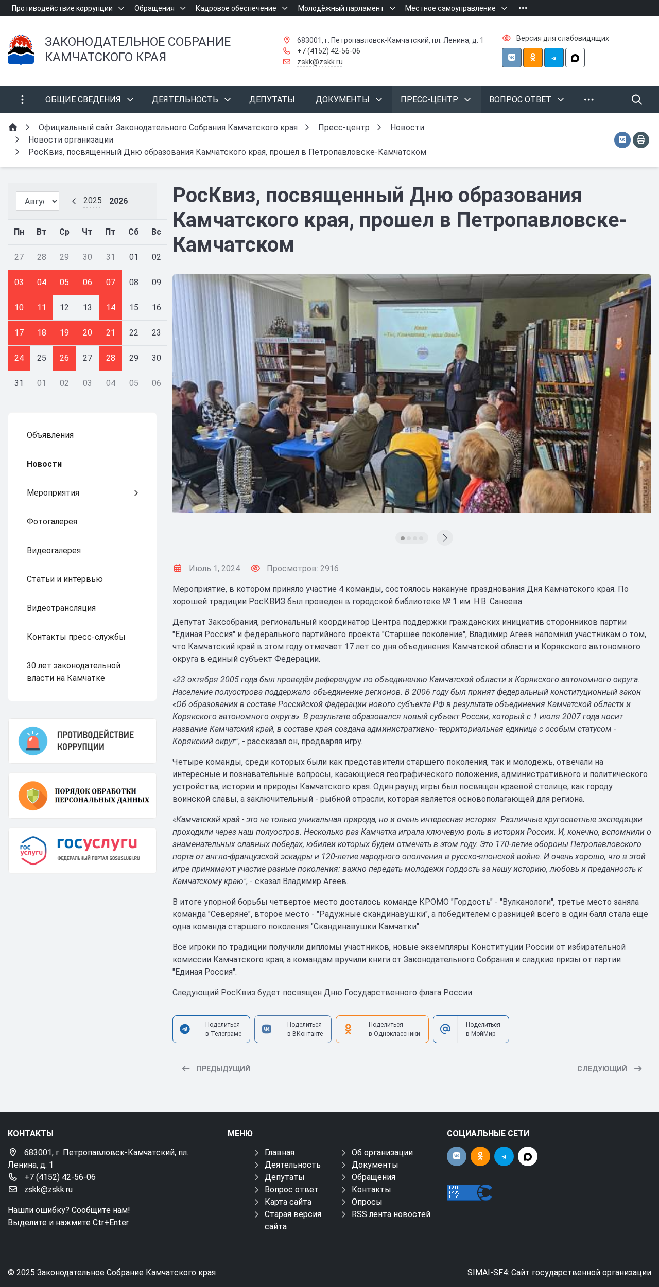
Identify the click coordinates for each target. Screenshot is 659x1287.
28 (110, 358)
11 (41, 307)
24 (19, 358)
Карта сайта (288, 1202)
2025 (92, 200)
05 (64, 282)
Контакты (371, 1189)
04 (41, 282)
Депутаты (285, 1177)
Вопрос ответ (292, 1189)
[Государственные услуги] (82, 850)
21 (110, 333)
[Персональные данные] (82, 795)
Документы (375, 1165)
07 (110, 282)
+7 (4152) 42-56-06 (328, 51)
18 (41, 333)
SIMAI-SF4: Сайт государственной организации (559, 1272)
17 (19, 333)
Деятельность (293, 1165)
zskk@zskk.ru (320, 62)
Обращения (373, 1177)
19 (64, 333)
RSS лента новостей (391, 1214)
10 (19, 307)
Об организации (382, 1152)
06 (87, 282)
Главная (279, 1152)
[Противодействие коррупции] (82, 741)
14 (110, 307)
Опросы (367, 1202)
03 (19, 282)
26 (64, 358)
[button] (403, 538)
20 (87, 333)
